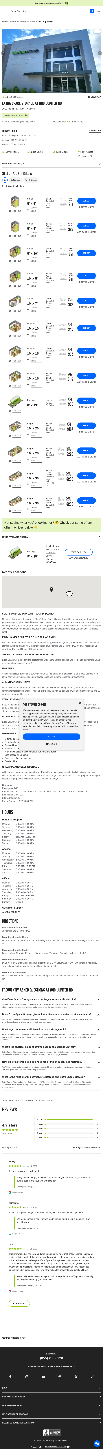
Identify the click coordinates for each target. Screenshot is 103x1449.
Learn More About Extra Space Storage (49, 1366)
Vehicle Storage (31, 180)
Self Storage (15, 180)
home (5, 22)
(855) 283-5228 (12, 912)
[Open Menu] (4, 11)
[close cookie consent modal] (80, 703)
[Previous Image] (3, 53)
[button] (51, 537)
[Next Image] (100, 53)
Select (87, 201)
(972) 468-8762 (76, 122)
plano (32, 22)
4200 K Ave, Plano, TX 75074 (53, 552)
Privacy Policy (37, 1447)
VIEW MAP (96, 97)
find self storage (19, 22)
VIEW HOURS (95, 130)
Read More (19, 1303)
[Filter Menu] (5, 180)
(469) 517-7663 (27, 122)
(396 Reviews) (16, 97)
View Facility (78, 552)
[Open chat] (97, 1443)
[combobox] (52, 11)
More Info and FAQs (13, 164)
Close (51, 736)
